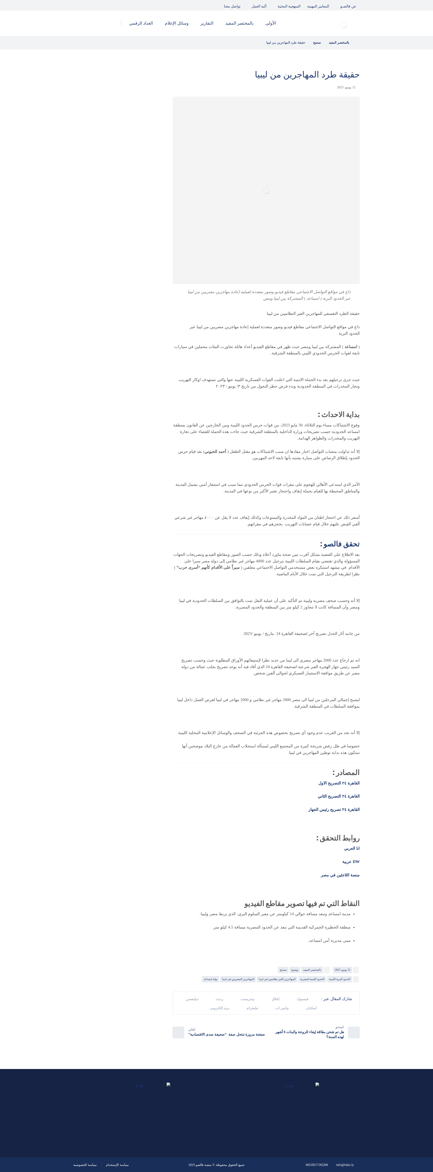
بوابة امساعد (210, 979)
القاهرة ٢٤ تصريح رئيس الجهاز (334, 809)
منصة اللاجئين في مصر (340, 875)
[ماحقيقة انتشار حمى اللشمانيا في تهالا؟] (145, 123)
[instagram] (78, 5)
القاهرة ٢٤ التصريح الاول (339, 783)
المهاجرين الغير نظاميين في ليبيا (277, 979)
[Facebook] (99, 5)
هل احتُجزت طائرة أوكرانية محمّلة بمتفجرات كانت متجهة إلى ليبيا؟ (107, 191)
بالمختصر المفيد (312, 969)
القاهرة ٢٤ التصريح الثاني (338, 796)
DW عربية (350, 861)
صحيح (283, 969)
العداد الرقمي (133, 299)
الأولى (140, 250)
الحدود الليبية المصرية (312, 979)
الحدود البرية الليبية (339, 979)
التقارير (139, 275)
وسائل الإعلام (133, 287)
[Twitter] (89, 5)
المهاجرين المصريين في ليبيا (238, 979)
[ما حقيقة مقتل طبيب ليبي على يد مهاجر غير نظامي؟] (145, 168)
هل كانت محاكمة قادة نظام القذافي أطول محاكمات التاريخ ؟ (106, 145)
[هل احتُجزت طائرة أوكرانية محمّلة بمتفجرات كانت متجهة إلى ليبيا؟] (145, 191)
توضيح (294, 969)
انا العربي (352, 848)
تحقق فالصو (342, 544)
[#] (155, 1133)
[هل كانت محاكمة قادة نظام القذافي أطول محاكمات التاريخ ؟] (145, 146)
